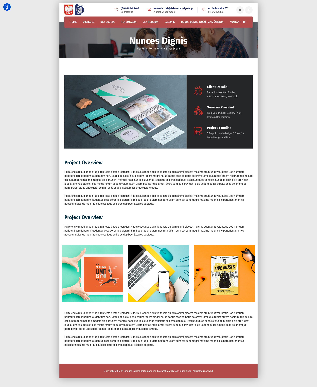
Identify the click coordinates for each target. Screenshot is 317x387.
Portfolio (154, 48)
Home (140, 48)
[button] (7, 7)
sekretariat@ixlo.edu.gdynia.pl (174, 8)
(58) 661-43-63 (130, 8)
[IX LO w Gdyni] (79, 10)
